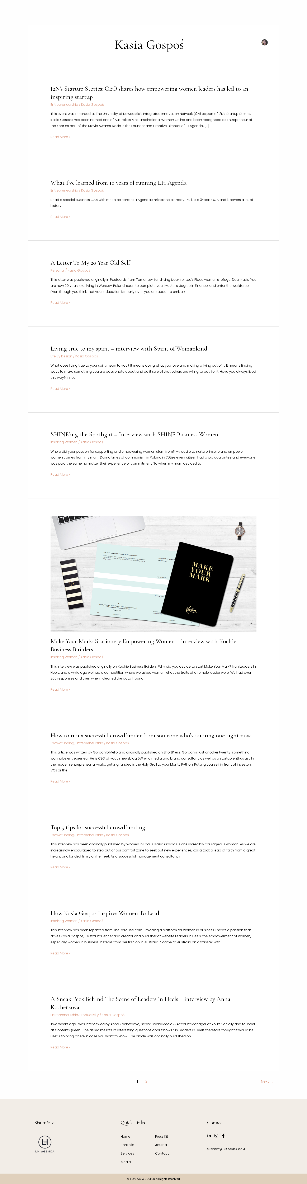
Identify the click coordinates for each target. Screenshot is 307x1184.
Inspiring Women (64, 442)
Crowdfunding (62, 743)
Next (267, 1081)
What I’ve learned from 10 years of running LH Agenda (119, 183)
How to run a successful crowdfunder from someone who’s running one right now (151, 735)
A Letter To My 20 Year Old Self (90, 263)
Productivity (89, 1014)
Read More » (60, 137)
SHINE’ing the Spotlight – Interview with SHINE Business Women (134, 434)
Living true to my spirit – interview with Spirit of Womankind (129, 348)
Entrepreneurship (64, 104)
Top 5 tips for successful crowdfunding (98, 827)
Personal (58, 270)
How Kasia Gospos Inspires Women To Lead (105, 913)
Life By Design (61, 356)
